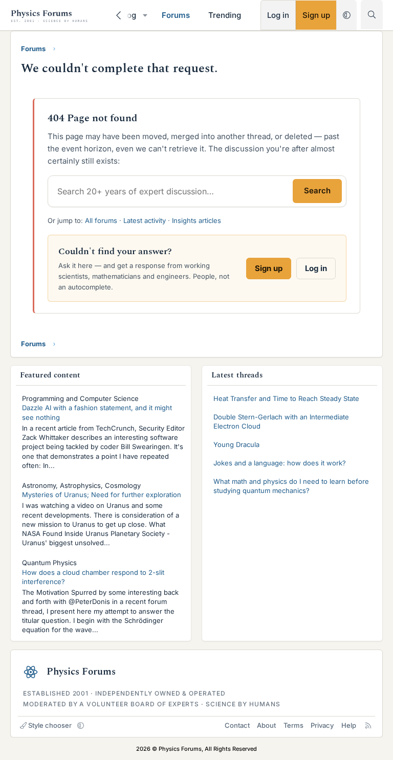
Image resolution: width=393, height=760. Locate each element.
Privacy (322, 725)
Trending (224, 15)
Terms (293, 725)
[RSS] (368, 725)
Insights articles (196, 220)
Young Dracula (236, 444)
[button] (144, 15)
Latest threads (237, 375)
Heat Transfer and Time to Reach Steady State (286, 398)
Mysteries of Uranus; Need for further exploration (101, 494)
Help (348, 725)
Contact (237, 725)
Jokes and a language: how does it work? (279, 463)
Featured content (50, 375)
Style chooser (50, 725)
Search (317, 190)
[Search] (372, 14)
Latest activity (144, 220)
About (266, 725)
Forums (176, 15)
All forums (101, 220)
